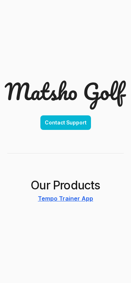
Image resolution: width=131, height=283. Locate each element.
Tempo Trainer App (65, 198)
